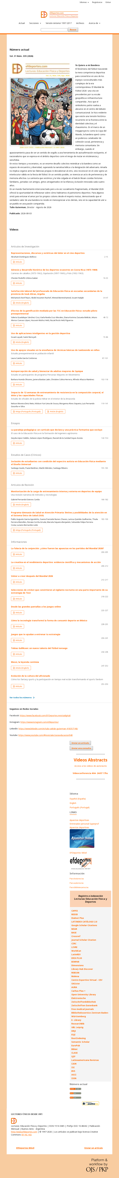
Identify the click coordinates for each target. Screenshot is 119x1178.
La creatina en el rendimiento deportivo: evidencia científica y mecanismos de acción (56, 562)
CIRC (73, 943)
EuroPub (75, 1045)
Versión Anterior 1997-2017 (59, 23)
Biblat (74, 1049)
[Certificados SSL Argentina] (91, 1105)
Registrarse (97, 2)
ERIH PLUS (76, 958)
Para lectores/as (77, 878)
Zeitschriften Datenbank (84, 1005)
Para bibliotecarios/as (79, 887)
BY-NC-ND (26, 1134)
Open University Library (83, 994)
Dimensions (77, 965)
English (73, 803)
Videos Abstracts (90, 760)
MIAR (74, 929)
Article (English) (22, 302)
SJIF (73, 1056)
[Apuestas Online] (82, 847)
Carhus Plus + (78, 990)
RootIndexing (78, 1038)
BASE (73, 932)
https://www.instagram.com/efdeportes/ (39, 722)
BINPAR (75, 961)
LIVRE (74, 947)
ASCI (73, 1074)
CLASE (74, 1052)
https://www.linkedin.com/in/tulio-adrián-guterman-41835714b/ (48, 728)
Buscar (73, 30)
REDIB (74, 914)
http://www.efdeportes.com (24, 1131)
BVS (73, 1071)
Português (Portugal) (80, 807)
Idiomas (83, 2)
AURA (74, 987)
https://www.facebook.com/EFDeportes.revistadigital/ (45, 715)
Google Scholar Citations (84, 925)
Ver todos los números (21, 697)
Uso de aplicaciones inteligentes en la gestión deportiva (40, 333)
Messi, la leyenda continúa (25, 662)
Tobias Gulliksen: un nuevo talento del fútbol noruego (39, 648)
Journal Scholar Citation (83, 939)
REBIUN (75, 972)
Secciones (34, 23)
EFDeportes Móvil (78, 852)
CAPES (74, 910)
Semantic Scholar (80, 1041)
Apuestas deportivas (79, 820)
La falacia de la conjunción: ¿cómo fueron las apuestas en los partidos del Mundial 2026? (57, 548)
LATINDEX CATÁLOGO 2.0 (84, 921)
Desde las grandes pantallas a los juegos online (36, 606)
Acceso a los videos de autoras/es (90, 765)
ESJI (73, 1034)
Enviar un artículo (80, 743)
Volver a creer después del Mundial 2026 (32, 576)
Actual (22, 23)
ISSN (73, 1078)
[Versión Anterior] (81, 869)
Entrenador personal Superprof (84, 823)
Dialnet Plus (77, 918)
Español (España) (78, 798)
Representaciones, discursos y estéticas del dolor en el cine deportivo (48, 253)
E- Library (76, 1020)
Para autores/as (77, 883)
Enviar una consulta (81, 748)
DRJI (73, 1031)
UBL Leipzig (77, 1027)
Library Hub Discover (82, 969)
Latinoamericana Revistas (85, 1060)
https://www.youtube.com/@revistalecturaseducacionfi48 (45, 735)
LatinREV (76, 954)
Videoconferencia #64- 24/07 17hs (90, 773)
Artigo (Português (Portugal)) (28, 411)
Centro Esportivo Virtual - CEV (86, 980)
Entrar (108, 2)
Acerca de (94, 23)
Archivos (80, 23)
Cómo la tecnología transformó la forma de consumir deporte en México (49, 620)
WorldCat (76, 950)
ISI (73, 1067)
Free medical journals (82, 1009)
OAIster (75, 983)
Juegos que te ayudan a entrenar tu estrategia (35, 634)
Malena (75, 976)
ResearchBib (77, 1023)
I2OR (73, 1063)
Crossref (75, 936)
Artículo (18, 262)
